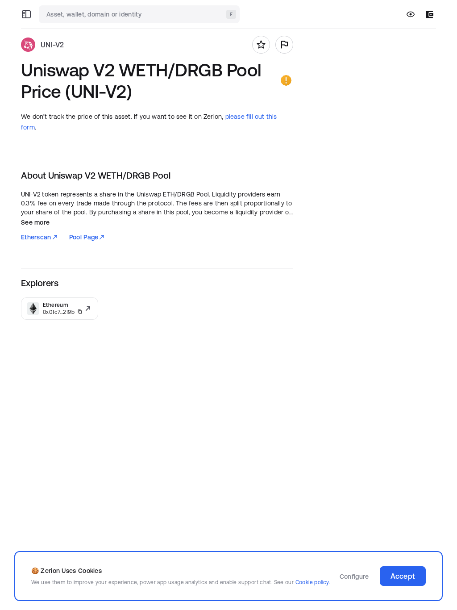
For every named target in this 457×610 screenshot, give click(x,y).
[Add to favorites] (261, 45)
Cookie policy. (312, 582)
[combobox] (140, 14)
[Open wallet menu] (429, 14)
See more (35, 222)
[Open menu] (26, 14)
